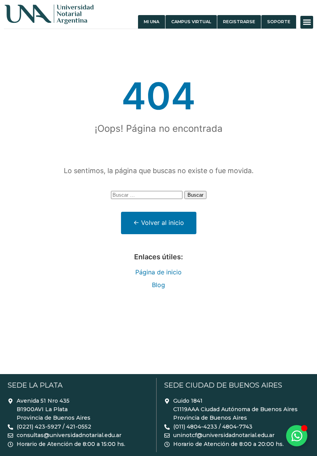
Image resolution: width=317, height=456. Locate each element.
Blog (158, 285)
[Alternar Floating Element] (296, 435)
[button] (306, 22)
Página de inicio (158, 272)
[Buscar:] (147, 194)
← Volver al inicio (158, 222)
